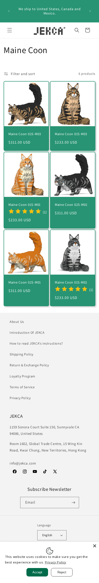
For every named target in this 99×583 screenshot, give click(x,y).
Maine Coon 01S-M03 (71, 134)
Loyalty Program (22, 376)
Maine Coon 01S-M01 (24, 204)
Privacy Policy (20, 398)
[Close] (94, 545)
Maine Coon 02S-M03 (24, 134)
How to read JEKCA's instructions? (36, 343)
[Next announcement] (90, 11)
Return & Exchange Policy (29, 365)
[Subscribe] (73, 502)
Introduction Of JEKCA (27, 332)
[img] (24, 211)
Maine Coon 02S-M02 (71, 204)
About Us (17, 321)
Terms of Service (22, 387)
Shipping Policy (21, 354)
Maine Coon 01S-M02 (71, 282)
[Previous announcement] (9, 11)
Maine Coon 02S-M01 (24, 282)
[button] (9, 30)
